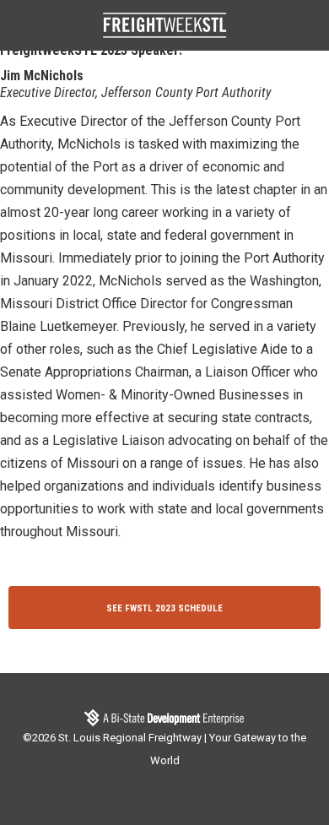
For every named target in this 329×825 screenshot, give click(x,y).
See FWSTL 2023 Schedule (164, 608)
